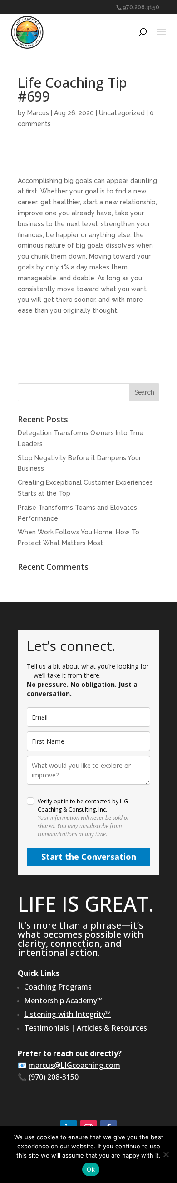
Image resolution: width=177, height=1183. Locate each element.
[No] (165, 1154)
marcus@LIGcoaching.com (74, 1065)
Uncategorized (122, 113)
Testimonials (46, 1028)
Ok (91, 1169)
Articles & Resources (112, 1028)
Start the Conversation (88, 856)
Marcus (38, 113)
